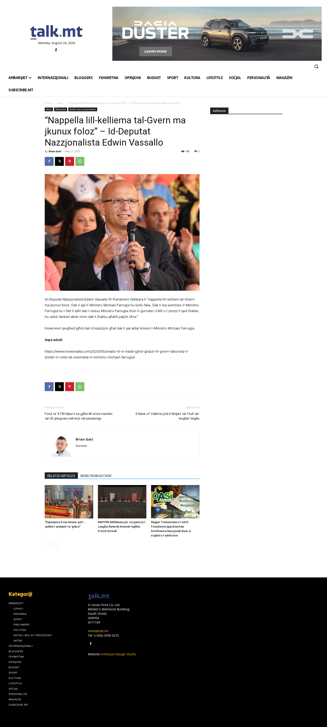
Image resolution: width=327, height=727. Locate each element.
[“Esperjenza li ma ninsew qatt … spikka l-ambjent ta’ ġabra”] (69, 501)
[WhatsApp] (79, 161)
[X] (59, 161)
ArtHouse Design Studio (118, 654)
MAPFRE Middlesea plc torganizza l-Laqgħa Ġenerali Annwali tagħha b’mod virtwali (122, 526)
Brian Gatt (55, 151)
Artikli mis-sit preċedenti (83, 109)
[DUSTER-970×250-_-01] (217, 34)
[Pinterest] (69, 161)
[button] (316, 66)
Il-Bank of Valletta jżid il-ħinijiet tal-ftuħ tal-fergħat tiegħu (167, 416)
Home (48, 103)
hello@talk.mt (98, 631)
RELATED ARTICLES (61, 476)
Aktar (60, 103)
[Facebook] (56, 50)
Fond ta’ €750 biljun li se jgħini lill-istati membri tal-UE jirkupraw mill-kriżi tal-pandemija (78, 416)
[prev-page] (47, 544)
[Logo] (56, 32)
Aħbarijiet (60, 109)
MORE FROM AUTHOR (96, 476)
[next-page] (54, 544)
